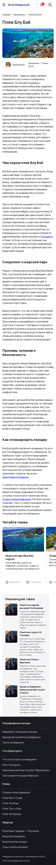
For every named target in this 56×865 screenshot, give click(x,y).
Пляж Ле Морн (10, 803)
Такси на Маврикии (13, 742)
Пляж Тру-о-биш (11, 808)
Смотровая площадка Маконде (20, 775)
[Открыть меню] (3, 5)
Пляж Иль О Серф (12, 797)
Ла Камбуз (47, 236)
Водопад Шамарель (13, 836)
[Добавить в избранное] (39, 532)
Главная (6, 14)
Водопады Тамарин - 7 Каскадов (20, 831)
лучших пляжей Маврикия (16, 499)
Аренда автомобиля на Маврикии (21, 737)
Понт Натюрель (11, 764)
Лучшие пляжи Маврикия (16, 792)
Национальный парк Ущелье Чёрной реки (26, 770)
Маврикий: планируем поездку (19, 731)
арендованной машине (15, 477)
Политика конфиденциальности (16, 861)
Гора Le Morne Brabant (15, 847)
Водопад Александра (14, 841)
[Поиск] (50, 4)
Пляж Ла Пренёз (11, 814)
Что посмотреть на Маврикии (19, 759)
